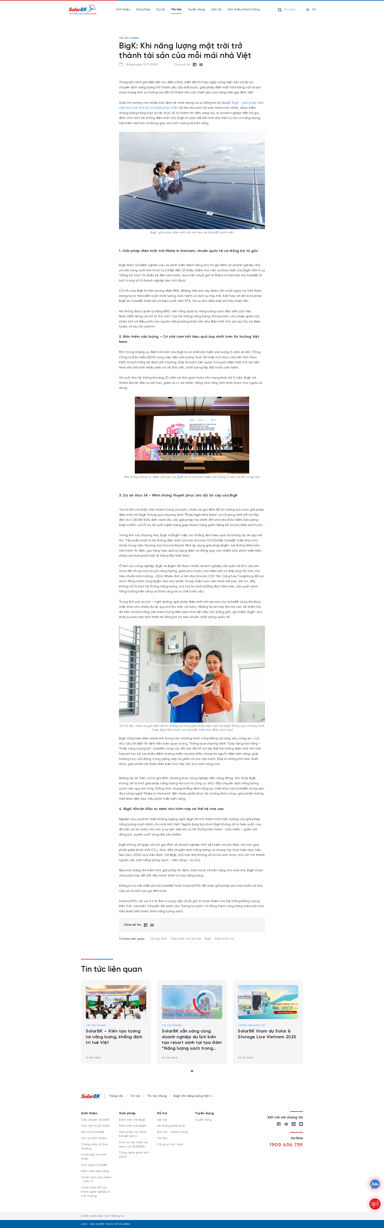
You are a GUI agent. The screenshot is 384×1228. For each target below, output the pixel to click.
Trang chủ (116, 1096)
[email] (201, 64)
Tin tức (176, 9)
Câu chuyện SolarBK (95, 1119)
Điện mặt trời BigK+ (133, 1125)
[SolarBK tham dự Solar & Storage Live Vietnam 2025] (268, 1002)
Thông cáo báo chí (251, 1025)
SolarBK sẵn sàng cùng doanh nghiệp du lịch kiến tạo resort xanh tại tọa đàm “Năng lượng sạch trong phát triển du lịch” (192, 1040)
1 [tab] (192, 1071)
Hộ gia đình (159, 938)
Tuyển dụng (196, 9)
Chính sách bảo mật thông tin (102, 1216)
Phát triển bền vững (95, 1171)
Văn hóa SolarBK (92, 1132)
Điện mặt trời (224, 938)
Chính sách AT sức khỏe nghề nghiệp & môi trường (95, 1192)
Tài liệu (162, 1138)
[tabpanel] (116, 1022)
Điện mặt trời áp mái (186, 938)
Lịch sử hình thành (93, 1138)
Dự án (160, 9)
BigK (208, 938)
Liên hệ (216, 9)
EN (314, 9)
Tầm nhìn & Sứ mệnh (95, 1125)
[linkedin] (294, 1123)
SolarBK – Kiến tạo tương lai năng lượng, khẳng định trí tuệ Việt (114, 1037)
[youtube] (301, 1123)
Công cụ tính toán (170, 1144)
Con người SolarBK (94, 1165)
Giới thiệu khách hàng (243, 9)
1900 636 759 (286, 1144)
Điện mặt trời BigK (132, 1119)
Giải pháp (143, 9)
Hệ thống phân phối (171, 1125)
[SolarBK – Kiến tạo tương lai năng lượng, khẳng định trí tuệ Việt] (116, 1002)
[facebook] (195, 64)
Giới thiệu (123, 9)
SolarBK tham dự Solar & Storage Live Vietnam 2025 (267, 1034)
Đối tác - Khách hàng (172, 1132)
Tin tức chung (96, 1025)
